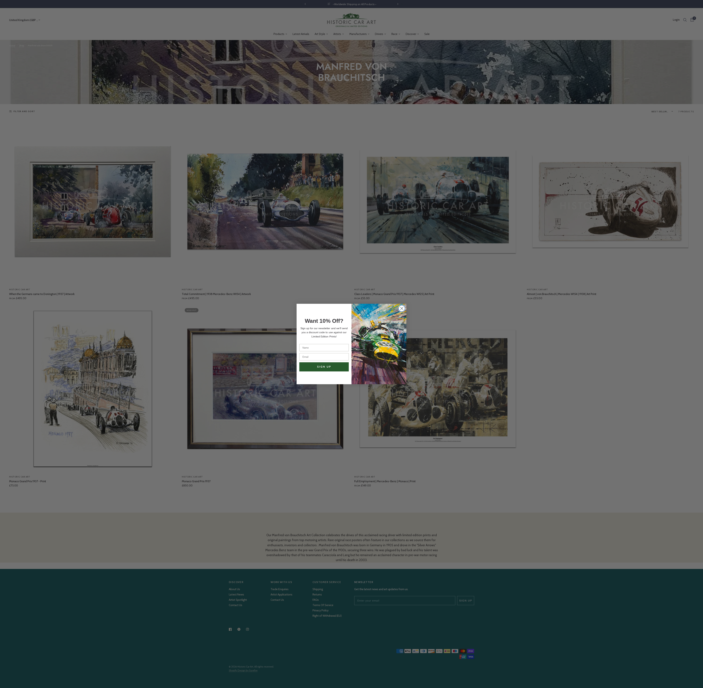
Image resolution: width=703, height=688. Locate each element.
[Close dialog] (402, 308)
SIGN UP (324, 367)
